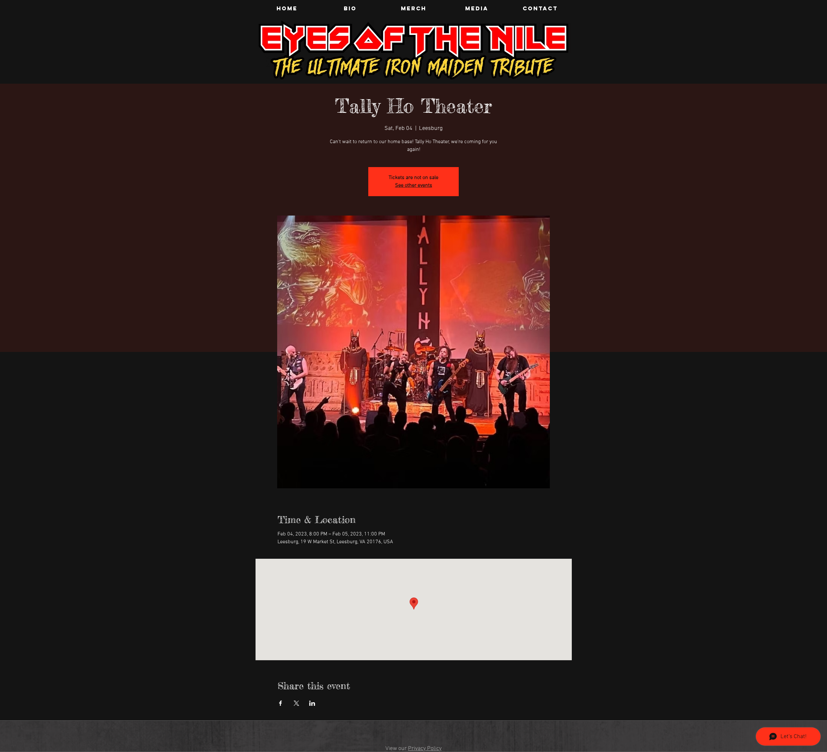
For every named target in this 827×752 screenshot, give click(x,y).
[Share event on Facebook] (280, 703)
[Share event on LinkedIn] (312, 703)
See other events (413, 185)
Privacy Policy (425, 748)
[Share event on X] (296, 703)
